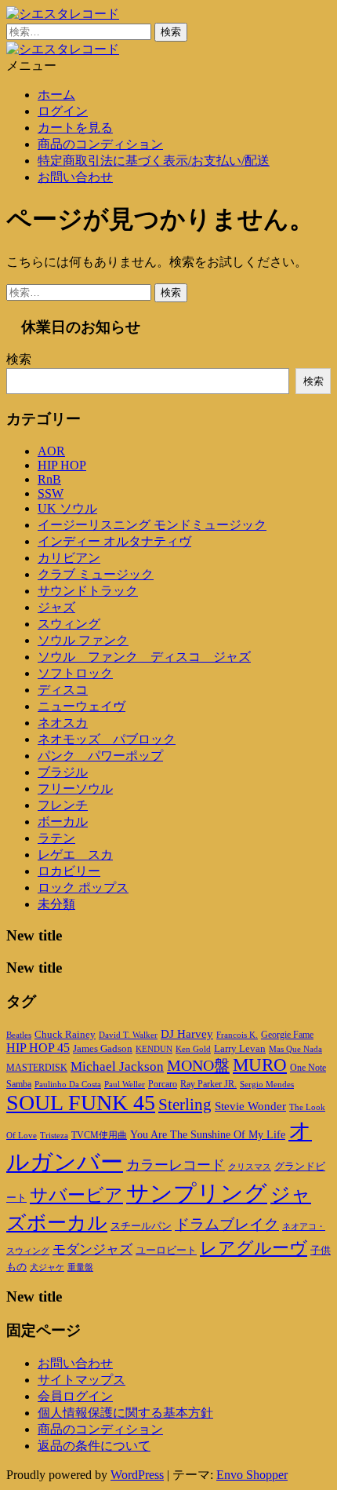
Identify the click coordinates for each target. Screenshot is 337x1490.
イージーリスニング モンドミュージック (152, 524)
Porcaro (162, 1084)
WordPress (137, 1474)
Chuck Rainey (65, 1034)
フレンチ (63, 805)
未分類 (56, 904)
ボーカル (63, 821)
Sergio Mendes (267, 1084)
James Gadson (102, 1048)
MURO (260, 1065)
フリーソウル (75, 788)
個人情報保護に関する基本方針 (125, 1412)
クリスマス (249, 1166)
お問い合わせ (75, 177)
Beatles (18, 1034)
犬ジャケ (47, 1267)
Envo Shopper (252, 1474)
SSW (50, 493)
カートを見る (75, 127)
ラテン (56, 838)
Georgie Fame (287, 1034)
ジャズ (56, 607)
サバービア (76, 1195)
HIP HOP (62, 465)
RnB (49, 479)
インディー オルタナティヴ (114, 541)
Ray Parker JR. (208, 1084)
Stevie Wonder (250, 1106)
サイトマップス (81, 1379)
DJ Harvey (187, 1034)
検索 (18, 359)
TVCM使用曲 (99, 1135)
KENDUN (154, 1049)
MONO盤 (198, 1065)
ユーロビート (166, 1250)
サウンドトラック (88, 590)
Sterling (185, 1104)
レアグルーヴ (253, 1248)
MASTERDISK (36, 1067)
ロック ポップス (83, 887)
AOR (51, 451)
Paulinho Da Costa (67, 1084)
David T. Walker (128, 1034)
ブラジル (63, 772)
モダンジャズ (92, 1249)
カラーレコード (175, 1165)
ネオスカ (63, 722)
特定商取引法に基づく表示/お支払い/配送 (154, 160)
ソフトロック (75, 673)
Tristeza (54, 1135)
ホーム (56, 94)
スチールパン (141, 1226)
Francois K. (237, 1034)
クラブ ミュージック (96, 574)
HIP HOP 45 (38, 1047)
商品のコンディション (100, 144)
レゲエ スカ (75, 854)
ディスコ (63, 689)
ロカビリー (69, 871)
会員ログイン (75, 1396)
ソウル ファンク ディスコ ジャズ (144, 656)
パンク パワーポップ (100, 755)
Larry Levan (240, 1048)
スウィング (69, 623)
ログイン (63, 111)
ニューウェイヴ (81, 706)
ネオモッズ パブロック (107, 739)
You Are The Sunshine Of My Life (207, 1135)
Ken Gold (193, 1049)
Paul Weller (124, 1084)
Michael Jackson (117, 1066)
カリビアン (69, 557)
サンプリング (196, 1193)
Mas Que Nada (295, 1049)
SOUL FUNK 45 (80, 1102)
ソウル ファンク (83, 640)
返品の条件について (94, 1445)
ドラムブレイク (227, 1224)
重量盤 (80, 1267)
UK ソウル (67, 508)
